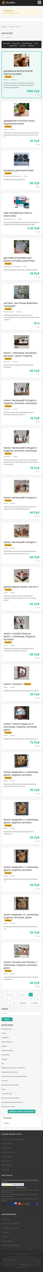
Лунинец (19, 312)
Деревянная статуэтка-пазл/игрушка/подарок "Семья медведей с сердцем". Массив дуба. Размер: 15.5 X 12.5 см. (21, 135)
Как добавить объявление (10, 1228)
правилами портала (8, 1260)
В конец (34, 1003)
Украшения (5, 1037)
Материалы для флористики (13, 176)
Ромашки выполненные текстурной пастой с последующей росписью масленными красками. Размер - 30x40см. (21, 317)
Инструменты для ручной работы (12, 1102)
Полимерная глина (10, 219)
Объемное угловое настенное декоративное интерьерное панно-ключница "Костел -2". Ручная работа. (20, 598)
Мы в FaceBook (6, 1161)
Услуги (4, 1089)
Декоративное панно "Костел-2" (21, 587)
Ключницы (7, 361)
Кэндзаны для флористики (19, 170)
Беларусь (14, 80)
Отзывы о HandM (7, 1241)
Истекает (22, 45)
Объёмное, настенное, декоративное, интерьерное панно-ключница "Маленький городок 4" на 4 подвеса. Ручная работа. (21, 462)
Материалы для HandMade (12, 266)
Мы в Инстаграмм (7, 1143)
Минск (12, 129)
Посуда (4, 1033)
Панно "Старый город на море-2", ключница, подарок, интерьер (20, 636)
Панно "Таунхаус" (13, 684)
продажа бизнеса (20, 1194)
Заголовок (6, 43)
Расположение (27, 43)
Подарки (4, 1059)
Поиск (7, 1019)
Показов (31, 45)
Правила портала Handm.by (10, 1224)
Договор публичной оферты (11, 1245)
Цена (36, 43)
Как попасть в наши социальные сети (14, 1139)
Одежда (4, 1046)
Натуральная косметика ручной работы (14, 1076)
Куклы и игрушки (7, 1042)
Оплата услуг (6, 1219)
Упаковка (5, 1081)
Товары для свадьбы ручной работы (13, 1068)
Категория (16, 43)
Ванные (6, 80)
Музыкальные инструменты (11, 1098)
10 (14, 1003)
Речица (15, 361)
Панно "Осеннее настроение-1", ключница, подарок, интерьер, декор (21, 965)
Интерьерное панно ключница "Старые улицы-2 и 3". (21, 739)
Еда (3, 1063)
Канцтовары (6, 1055)
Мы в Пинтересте (7, 1156)
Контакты (5, 1237)
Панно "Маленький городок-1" (20, 542)
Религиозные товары (8, 1106)
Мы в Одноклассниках (9, 1152)
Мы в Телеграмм (7, 1165)
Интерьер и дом (7, 1029)
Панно (6, 503)
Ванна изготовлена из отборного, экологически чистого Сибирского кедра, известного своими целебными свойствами (19, 85)
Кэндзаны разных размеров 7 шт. (14, 179)
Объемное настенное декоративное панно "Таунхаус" (21, 690)
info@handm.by (25, 1264)
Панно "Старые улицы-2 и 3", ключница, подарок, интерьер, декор (20, 727)
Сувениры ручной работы (10, 1072)
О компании (5, 1232)
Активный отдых (7, 1093)
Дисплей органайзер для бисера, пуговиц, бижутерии (21, 270)
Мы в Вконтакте (7, 1148)
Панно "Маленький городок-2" (20, 497)
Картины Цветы (9, 312)
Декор (6, 129)
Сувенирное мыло (7, 1050)
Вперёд (23, 1003)
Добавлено (13, 45)
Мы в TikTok (5, 1169)
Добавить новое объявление (21, 1111)
